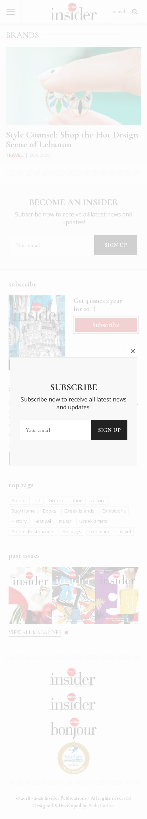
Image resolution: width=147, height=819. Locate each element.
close (132, 351)
